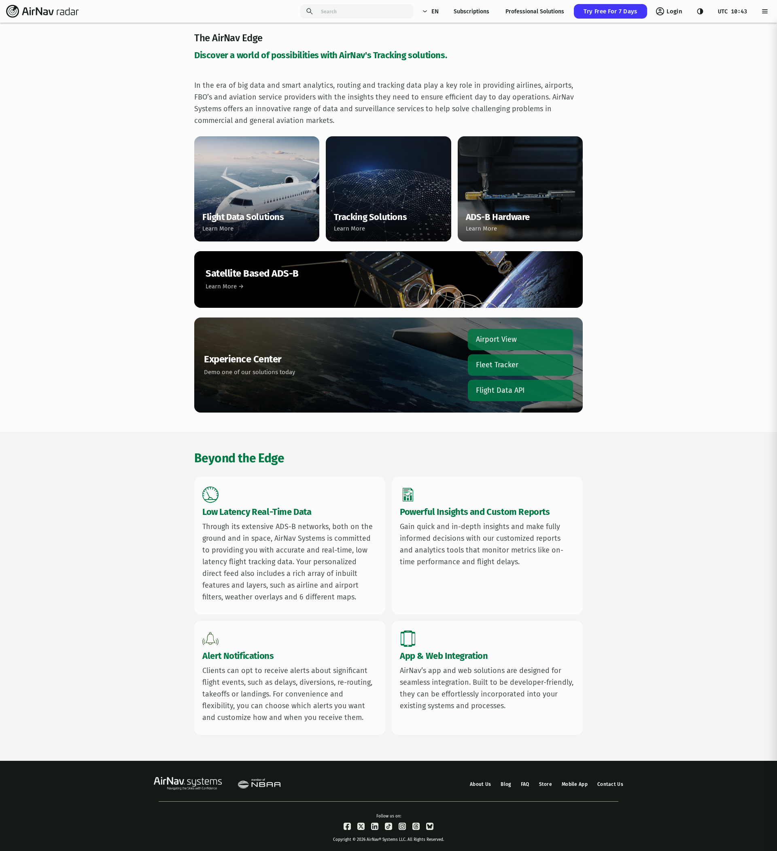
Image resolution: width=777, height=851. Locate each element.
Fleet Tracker (497, 364)
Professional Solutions (534, 11)
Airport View (496, 339)
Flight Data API (500, 390)
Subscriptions (471, 11)
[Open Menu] (765, 11)
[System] (700, 11)
